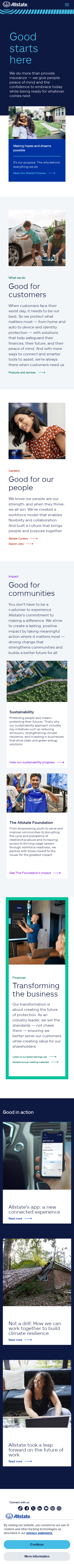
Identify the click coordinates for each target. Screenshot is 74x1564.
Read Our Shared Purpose (29, 173)
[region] (37, 1542)
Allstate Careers (18, 538)
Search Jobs (16, 543)
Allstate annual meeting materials (31, 1062)
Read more (15, 1218)
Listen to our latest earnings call (30, 1056)
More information (37, 1556)
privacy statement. (39, 1533)
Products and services (22, 372)
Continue (37, 1544)
